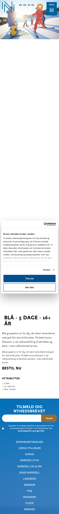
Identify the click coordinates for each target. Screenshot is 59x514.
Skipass (29, 454)
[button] (40, 7)
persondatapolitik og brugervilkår (31, 431)
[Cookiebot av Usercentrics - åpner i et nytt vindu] (44, 224)
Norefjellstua (29, 460)
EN (20, 5)
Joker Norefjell (29, 473)
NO (24, 5)
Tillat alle (29, 278)
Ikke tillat (29, 287)
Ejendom (29, 485)
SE (29, 5)
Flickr (29, 503)
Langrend (29, 479)
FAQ (29, 491)
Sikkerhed (29, 497)
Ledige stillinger (29, 448)
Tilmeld (49, 418)
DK (32, 5)
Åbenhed (29, 509)
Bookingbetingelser (29, 442)
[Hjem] (8, 7)
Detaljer (47, 270)
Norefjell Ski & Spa (29, 466)
